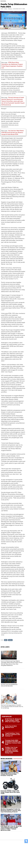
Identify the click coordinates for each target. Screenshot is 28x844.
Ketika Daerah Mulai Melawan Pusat (11, 726)
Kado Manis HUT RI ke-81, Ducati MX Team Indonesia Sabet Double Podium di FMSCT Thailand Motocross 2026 (11, 828)
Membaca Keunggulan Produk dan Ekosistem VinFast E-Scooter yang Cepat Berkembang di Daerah (11, 810)
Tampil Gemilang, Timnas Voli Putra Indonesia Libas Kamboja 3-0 (12, 734)
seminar (10, 640)
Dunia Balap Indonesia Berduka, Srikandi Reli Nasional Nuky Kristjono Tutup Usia (10, 774)
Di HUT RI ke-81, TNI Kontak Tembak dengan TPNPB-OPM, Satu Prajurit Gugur (13, 720)
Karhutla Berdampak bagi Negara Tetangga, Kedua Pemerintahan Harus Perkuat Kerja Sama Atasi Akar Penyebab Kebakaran (11, 663)
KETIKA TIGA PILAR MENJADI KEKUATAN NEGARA (9, 685)
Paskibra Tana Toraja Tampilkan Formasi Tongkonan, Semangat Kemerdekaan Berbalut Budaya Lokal (11, 750)
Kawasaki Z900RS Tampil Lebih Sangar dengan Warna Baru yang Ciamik (10, 792)
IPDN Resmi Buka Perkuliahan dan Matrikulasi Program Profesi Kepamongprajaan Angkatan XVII (12, 65)
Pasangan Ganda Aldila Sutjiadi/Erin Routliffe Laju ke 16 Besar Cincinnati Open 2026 (13, 742)
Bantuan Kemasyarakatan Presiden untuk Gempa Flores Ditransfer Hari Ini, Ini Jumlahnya (12, 706)
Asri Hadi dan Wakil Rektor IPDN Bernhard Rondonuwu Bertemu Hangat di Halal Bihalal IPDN (12, 132)
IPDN (6, 640)
